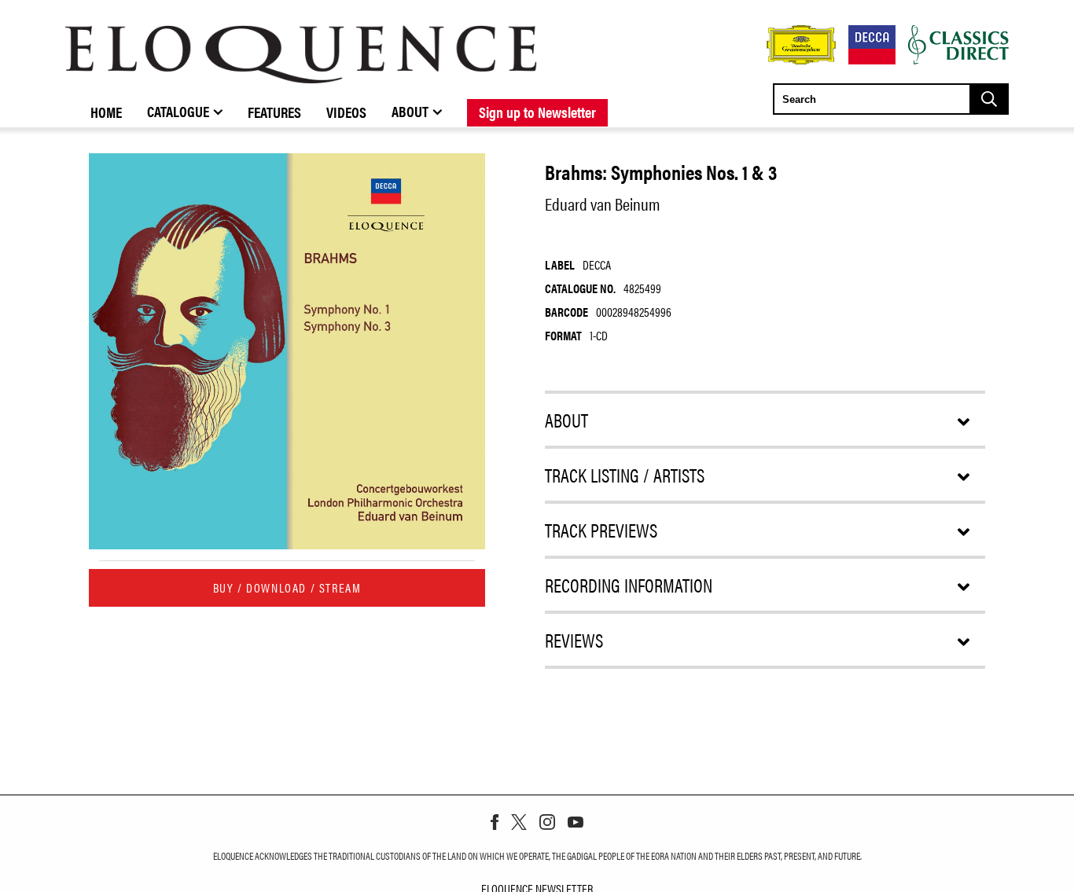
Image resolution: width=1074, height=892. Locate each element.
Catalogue (178, 111)
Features (274, 112)
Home (106, 112)
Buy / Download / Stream (287, 587)
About (410, 111)
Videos (346, 112)
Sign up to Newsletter (537, 112)
